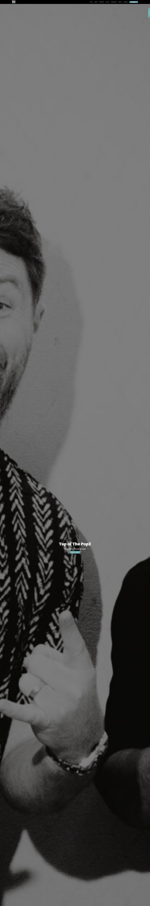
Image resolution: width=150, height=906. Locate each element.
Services (102, 2)
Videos (120, 2)
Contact (133, 2)
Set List (107, 2)
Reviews (126, 2)
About (96, 2)
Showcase (113, 2)
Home (91, 2)
